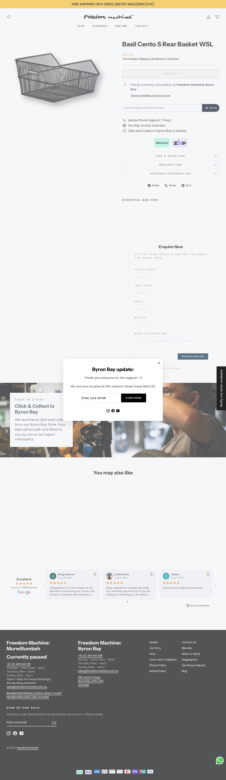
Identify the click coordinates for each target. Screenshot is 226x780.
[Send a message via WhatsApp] (219, 760)
